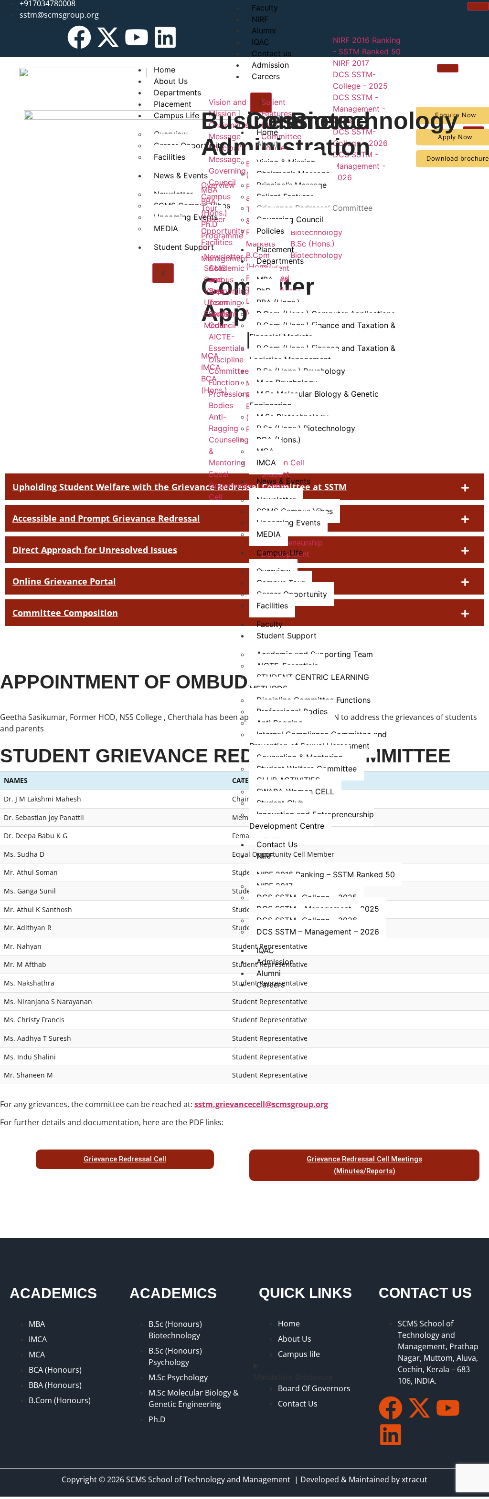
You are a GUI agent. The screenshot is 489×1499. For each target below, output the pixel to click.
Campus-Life (279, 552)
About (267, 143)
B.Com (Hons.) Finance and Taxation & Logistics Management (322, 353)
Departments (280, 261)
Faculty (269, 624)
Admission (275, 961)
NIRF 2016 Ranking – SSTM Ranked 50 (325, 874)
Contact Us (277, 844)
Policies (270, 231)
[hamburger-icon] (478, 6)
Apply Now (455, 137)
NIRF (260, 19)
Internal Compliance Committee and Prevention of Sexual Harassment (318, 739)
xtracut (414, 1479)
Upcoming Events (288, 522)
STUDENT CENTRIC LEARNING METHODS (309, 682)
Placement (275, 249)
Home (164, 69)
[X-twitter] (108, 37)
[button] (244, 581)
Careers (270, 984)
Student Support (286, 635)
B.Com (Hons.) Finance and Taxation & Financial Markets (322, 330)
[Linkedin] (165, 37)
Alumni (268, 973)
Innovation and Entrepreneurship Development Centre (311, 820)
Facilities (272, 605)
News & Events (283, 481)
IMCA (266, 462)
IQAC (265, 950)
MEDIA (268, 534)
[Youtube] (137, 37)
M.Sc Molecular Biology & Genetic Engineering (314, 399)
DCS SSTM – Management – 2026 (317, 931)
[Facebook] (79, 37)
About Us (171, 81)
